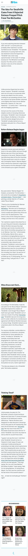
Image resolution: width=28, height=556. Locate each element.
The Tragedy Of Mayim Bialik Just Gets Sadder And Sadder (7, 520)
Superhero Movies (11, 6)
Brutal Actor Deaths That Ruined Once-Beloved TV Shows (19, 541)
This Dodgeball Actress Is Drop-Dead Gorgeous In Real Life (7, 540)
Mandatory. (4, 208)
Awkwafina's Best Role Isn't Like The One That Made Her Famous (20, 520)
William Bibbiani (7, 20)
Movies (3, 6)
